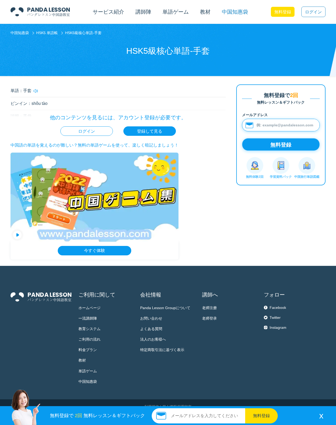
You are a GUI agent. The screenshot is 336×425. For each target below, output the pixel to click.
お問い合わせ (151, 318)
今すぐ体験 (94, 250)
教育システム (89, 329)
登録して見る (149, 131)
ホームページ (89, 308)
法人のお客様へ (153, 339)
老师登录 (209, 318)
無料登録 (282, 12)
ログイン (313, 12)
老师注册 (209, 308)
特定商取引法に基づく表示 (162, 350)
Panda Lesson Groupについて (165, 308)
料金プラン (87, 350)
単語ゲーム (87, 371)
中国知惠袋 (235, 12)
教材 (82, 360)
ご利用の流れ (89, 339)
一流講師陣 (87, 318)
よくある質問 (151, 329)
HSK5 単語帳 (47, 33)
